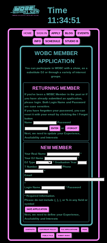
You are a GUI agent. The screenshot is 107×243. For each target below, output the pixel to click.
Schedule (52, 41)
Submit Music (64, 235)
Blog (69, 33)
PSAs (85, 229)
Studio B (71, 41)
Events (83, 33)
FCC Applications (69, 229)
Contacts (30, 229)
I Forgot (72, 128)
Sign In (41, 33)
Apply (55, 33)
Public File (48, 235)
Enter (54, 128)
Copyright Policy (48, 229)
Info (37, 41)
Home (28, 33)
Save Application (37, 209)
